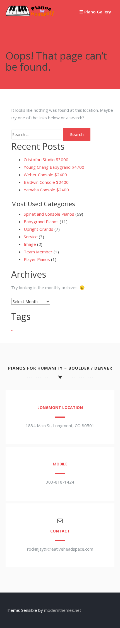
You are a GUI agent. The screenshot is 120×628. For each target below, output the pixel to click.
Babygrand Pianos (41, 221)
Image (30, 244)
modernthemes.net (62, 610)
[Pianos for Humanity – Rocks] (30, 14)
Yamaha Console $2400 (46, 189)
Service (31, 236)
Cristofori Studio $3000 (46, 159)
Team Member (38, 251)
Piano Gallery (97, 12)
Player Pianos (37, 259)
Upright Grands (38, 229)
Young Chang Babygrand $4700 (54, 167)
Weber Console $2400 (45, 174)
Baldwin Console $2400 (46, 182)
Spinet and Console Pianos (49, 214)
